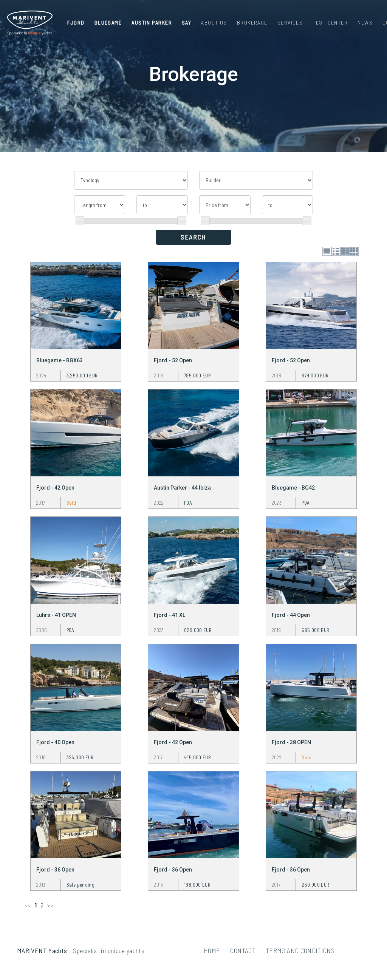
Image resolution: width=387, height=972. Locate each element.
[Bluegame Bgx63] (76, 304)
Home (212, 950)
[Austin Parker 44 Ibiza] (193, 432)
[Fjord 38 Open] (311, 686)
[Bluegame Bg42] (311, 432)
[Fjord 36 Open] (76, 814)
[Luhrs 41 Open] (76, 559)
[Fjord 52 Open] (193, 304)
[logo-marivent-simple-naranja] (30, 23)
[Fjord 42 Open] (76, 432)
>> (50, 905)
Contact (242, 950)
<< (28, 905)
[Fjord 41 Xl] (193, 559)
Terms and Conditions (300, 950)
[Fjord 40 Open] (76, 686)
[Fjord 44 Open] (311, 559)
